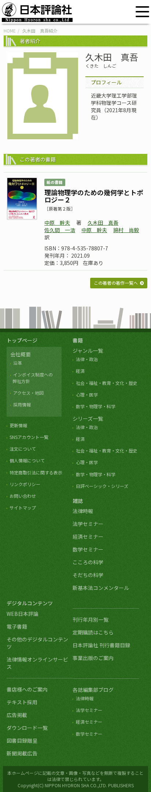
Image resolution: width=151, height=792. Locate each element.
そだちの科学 (88, 575)
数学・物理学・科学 (95, 406)
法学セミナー (88, 523)
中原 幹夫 (57, 222)
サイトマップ (23, 507)
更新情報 (18, 425)
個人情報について (27, 460)
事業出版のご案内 (93, 658)
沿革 (17, 363)
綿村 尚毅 (126, 230)
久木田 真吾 (103, 222)
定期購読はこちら (93, 632)
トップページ (22, 340)
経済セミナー (88, 536)
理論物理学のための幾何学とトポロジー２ (93, 195)
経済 (80, 371)
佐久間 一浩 (59, 230)
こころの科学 (88, 562)
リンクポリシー (25, 484)
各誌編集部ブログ (93, 689)
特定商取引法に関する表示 (36, 472)
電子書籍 (17, 626)
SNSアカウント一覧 (29, 437)
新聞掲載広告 (22, 753)
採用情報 (22, 404)
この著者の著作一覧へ (116, 283)
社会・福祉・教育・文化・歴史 (106, 383)
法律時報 (83, 511)
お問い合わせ (23, 496)
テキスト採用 (22, 702)
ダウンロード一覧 (27, 727)
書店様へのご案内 (27, 689)
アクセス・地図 (28, 393)
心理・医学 (86, 394)
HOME (10, 30)
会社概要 (20, 354)
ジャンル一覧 (88, 350)
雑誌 (78, 500)
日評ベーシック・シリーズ (102, 486)
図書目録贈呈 (22, 740)
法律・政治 (86, 359)
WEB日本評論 (22, 613)
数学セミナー (88, 549)
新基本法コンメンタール (101, 587)
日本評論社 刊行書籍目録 (101, 645)
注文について (23, 449)
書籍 (78, 340)
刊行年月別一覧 (90, 619)
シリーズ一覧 (88, 418)
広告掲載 (17, 715)
